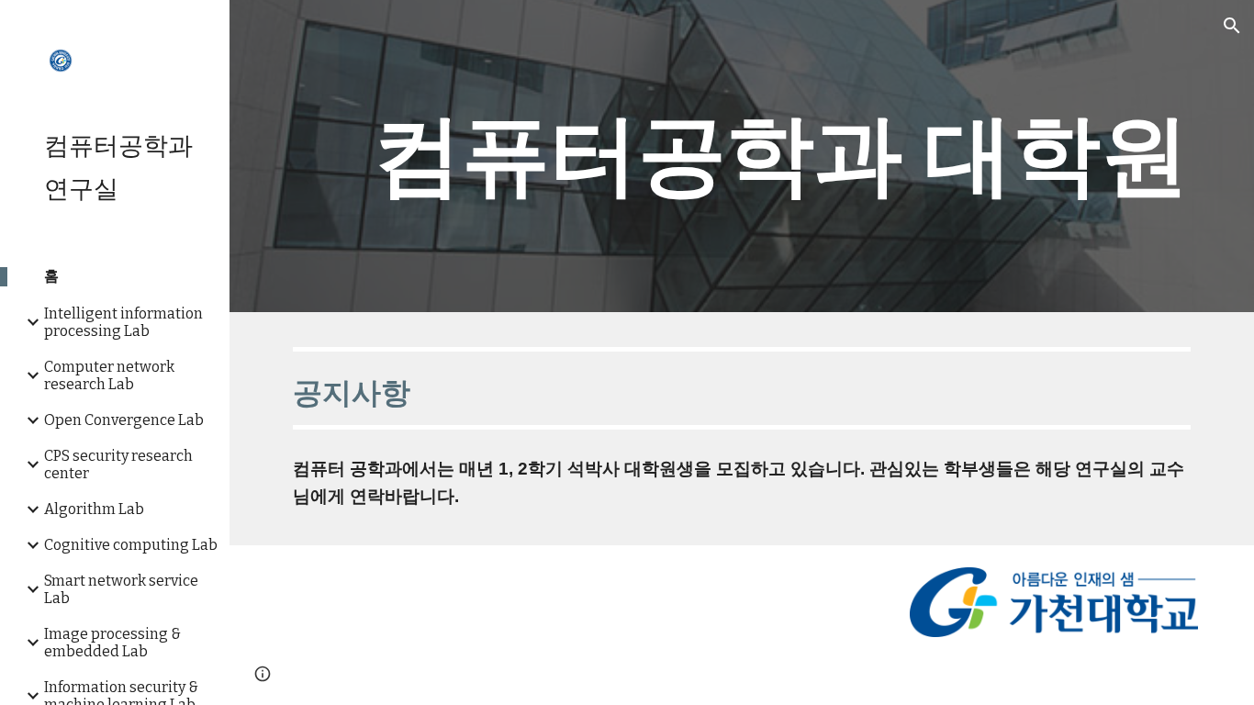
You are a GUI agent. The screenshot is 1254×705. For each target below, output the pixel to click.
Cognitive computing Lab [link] (131, 545)
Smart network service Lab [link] (121, 589)
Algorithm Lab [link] (94, 509)
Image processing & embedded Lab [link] (112, 642)
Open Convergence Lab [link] (124, 420)
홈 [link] (51, 276)
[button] (1232, 26)
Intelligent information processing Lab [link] (123, 322)
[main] (781, 156)
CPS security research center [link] (118, 464)
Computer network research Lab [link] (109, 375)
